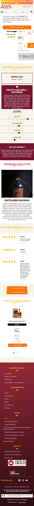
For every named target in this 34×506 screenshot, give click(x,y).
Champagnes (9, 396)
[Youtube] (26, 480)
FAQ (6, 418)
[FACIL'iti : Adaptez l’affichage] (17, 463)
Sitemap (7, 408)
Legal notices (22, 502)
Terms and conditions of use (14, 435)
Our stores (8, 373)
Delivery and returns (11, 421)
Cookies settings (8, 441)
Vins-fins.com (9, 405)
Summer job (9, 458)
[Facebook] (19, 480)
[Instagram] (23, 480)
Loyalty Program (10, 424)
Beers (6, 402)
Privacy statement (11, 438)
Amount (20, 43)
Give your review (30, 32)
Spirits (7, 399)
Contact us (8, 379)
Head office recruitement (13, 454)
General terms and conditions (14, 432)
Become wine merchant (12, 451)
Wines (7, 393)
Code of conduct (10, 376)
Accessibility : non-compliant (14, 382)
